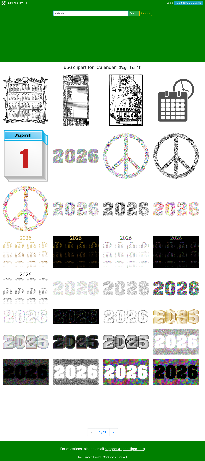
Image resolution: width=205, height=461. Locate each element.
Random (145, 13)
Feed (119, 457)
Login (170, 2)
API (125, 457)
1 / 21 (102, 432)
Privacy (88, 457)
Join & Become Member (188, 3)
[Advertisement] (102, 39)
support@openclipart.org (125, 449)
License (97, 457)
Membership (109, 457)
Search (133, 13)
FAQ (80, 457)
